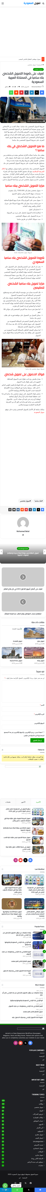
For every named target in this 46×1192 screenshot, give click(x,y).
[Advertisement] (23, 32)
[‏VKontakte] (18, 509)
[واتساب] (11, 92)
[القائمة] (3, 4)
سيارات (40, 1165)
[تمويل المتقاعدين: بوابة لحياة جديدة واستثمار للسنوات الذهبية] (38, 831)
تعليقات (7, 802)
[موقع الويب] (23, 535)
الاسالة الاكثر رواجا (37, 1158)
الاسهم (41, 1124)
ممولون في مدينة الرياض (35, 1162)
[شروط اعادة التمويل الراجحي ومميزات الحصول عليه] (38, 974)
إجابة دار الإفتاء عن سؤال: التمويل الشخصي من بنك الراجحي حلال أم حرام (17, 933)
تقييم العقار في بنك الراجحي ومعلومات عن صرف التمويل (16, 952)
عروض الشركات (38, 1114)
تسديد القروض (38, 1145)
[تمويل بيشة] (34, 653)
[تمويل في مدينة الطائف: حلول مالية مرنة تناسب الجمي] (38, 850)
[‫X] (37, 92)
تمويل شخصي (32, 65)
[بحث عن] (43, 4)
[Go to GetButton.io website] (5, 1190)
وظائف (41, 1104)
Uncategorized (23, 548)
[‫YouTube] (20, 860)
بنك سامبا (38, 501)
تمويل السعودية (39, 412)
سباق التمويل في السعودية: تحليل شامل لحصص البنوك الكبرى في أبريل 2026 (18, 810)
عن (43, 1059)
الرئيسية (39, 65)
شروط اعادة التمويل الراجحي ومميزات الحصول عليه (17, 971)
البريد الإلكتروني (39, 714)
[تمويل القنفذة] (12, 633)
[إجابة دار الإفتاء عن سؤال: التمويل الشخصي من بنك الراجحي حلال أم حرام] (38, 936)
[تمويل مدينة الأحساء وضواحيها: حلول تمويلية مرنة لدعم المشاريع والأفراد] (12, 904)
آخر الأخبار (40, 1128)
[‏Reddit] (16, 92)
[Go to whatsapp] (5, 1185)
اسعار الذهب (39, 1138)
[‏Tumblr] (26, 92)
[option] (23, 552)
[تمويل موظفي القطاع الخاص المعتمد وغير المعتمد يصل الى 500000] (34, 904)
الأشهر (23, 802)
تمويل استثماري (38, 1148)
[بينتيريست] (21, 92)
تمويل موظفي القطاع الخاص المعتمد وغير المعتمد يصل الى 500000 (35, 914)
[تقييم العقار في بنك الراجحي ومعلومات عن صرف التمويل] (38, 955)
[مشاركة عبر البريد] (14, 509)
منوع (41, 1100)
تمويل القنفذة (17, 641)
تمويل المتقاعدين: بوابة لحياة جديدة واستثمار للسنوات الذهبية (23, 554)
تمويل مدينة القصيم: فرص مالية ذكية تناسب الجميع (17, 838)
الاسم (42, 705)
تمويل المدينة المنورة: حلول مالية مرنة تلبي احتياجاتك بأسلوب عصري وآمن (17, 819)
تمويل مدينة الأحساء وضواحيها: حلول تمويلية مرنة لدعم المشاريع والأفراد (12, 914)
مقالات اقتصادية (38, 1117)
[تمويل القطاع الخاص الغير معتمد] (38, 964)
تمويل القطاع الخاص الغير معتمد (21, 961)
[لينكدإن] (32, 92)
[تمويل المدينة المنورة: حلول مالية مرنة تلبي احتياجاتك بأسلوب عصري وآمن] (38, 821)
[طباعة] (10, 509)
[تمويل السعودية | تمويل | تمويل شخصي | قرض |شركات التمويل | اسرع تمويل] (32, 3)
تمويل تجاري (39, 1155)
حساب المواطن (38, 1121)
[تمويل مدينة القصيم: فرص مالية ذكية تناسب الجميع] (38, 840)
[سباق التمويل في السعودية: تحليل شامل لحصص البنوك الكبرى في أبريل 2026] (38, 812)
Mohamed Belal (36, 87)
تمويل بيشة (40, 660)
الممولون (40, 1131)
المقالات (40, 1152)
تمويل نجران (40, 641)
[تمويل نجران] (34, 633)
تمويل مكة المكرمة (16, 660)
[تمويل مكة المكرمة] (12, 653)
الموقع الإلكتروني (39, 723)
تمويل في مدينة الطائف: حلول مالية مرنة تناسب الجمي (18, 848)
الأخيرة (38, 802)
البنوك (41, 1111)
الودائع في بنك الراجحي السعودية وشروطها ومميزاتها (18, 943)
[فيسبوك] (42, 92)
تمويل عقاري (39, 1134)
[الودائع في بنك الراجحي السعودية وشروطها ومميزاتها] (38, 945)
